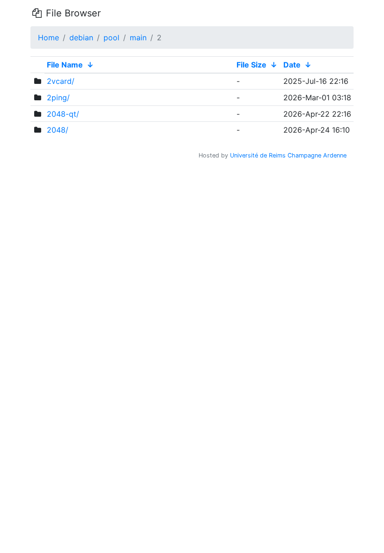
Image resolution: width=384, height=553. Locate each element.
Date (292, 64)
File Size (251, 64)
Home (48, 37)
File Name (65, 64)
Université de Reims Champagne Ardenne (288, 155)
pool (111, 37)
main (138, 37)
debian (81, 37)
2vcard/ (60, 81)
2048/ (57, 130)
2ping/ (58, 97)
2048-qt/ (63, 114)
